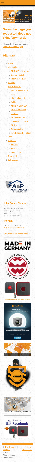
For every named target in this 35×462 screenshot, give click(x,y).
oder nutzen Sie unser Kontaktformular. (16, 233)
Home (10, 63)
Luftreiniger (13, 160)
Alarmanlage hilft (18, 98)
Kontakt (14, 144)
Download (12, 156)
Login (29, 447)
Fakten (14, 102)
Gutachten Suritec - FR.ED (19, 123)
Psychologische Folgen (21, 133)
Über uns (12, 141)
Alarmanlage (13, 67)
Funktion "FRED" (18, 79)
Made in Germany (19, 106)
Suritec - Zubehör (18, 75)
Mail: (5, 227)
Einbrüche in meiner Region (19, 92)
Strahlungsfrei (17, 129)
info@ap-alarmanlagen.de (16, 227)
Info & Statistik (14, 86)
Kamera (11, 83)
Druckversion (11, 447)
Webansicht (27, 450)
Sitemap (6, 450)
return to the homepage (13, 47)
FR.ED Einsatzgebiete (20, 71)
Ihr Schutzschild (18, 117)
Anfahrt (14, 148)
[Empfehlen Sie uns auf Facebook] (17, 428)
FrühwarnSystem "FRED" (18, 112)
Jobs (10, 137)
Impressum (16, 152)
